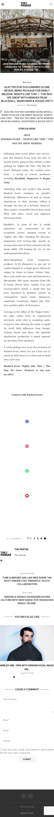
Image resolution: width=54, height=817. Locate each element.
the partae (32, 105)
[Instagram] (30, 796)
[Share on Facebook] (34, 538)
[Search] (51, 4)
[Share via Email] (45, 538)
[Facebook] (23, 796)
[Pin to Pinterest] (41, 538)
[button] (3, 41)
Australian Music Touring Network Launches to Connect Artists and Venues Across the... (27, 67)
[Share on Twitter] (38, 538)
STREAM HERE (27, 128)
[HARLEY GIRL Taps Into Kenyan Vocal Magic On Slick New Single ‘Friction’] (27, 643)
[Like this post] (30, 538)
